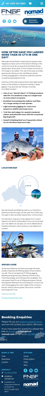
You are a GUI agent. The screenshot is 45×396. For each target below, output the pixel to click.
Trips (3, 356)
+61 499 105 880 (15, 3)
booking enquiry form (31, 322)
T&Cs (25, 365)
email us (13, 331)
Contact (5, 362)
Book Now (6, 359)
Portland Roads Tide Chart (12, 298)
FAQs (26, 362)
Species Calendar (9, 294)
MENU (41, 3)
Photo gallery (29, 359)
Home (26, 356)
